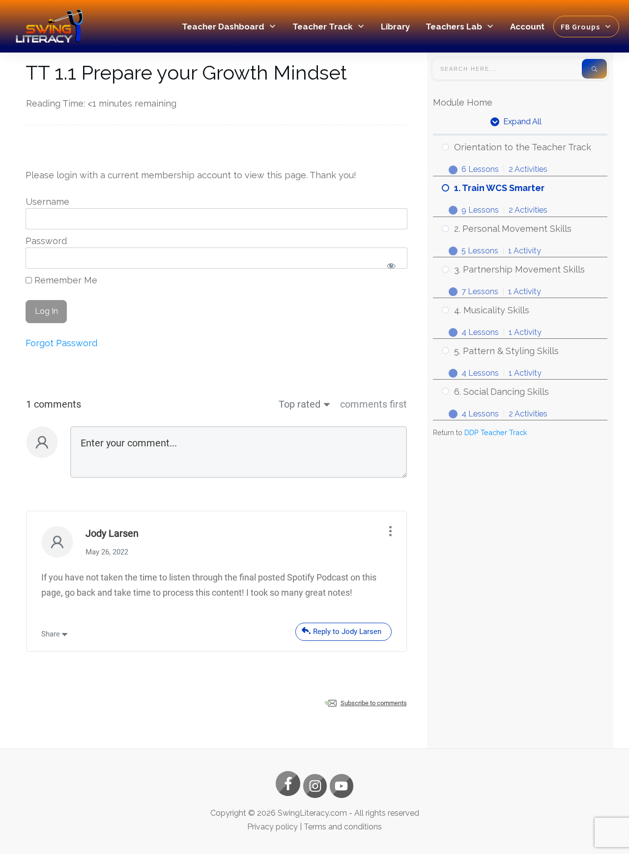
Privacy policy (272, 826)
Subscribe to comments (374, 703)
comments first (373, 404)
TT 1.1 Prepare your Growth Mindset (186, 72)
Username (47, 201)
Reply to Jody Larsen (347, 631)
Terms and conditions (343, 826)
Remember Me (64, 280)
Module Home (462, 102)
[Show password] (391, 266)
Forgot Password (61, 343)
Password (46, 241)
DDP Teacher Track (495, 432)
